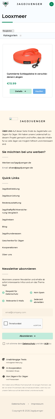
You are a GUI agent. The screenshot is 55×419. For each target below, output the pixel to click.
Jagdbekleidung (11, 189)
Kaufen (39, 91)
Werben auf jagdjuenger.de (16, 162)
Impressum (37, 404)
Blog (4, 226)
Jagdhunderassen (11, 233)
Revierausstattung (11, 202)
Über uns (7, 254)
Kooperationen (10, 247)
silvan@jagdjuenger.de (21, 167)
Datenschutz (29, 343)
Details (18, 91)
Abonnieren (26, 336)
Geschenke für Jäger (13, 240)
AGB (46, 343)
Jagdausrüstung (11, 195)
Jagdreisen (8, 219)
